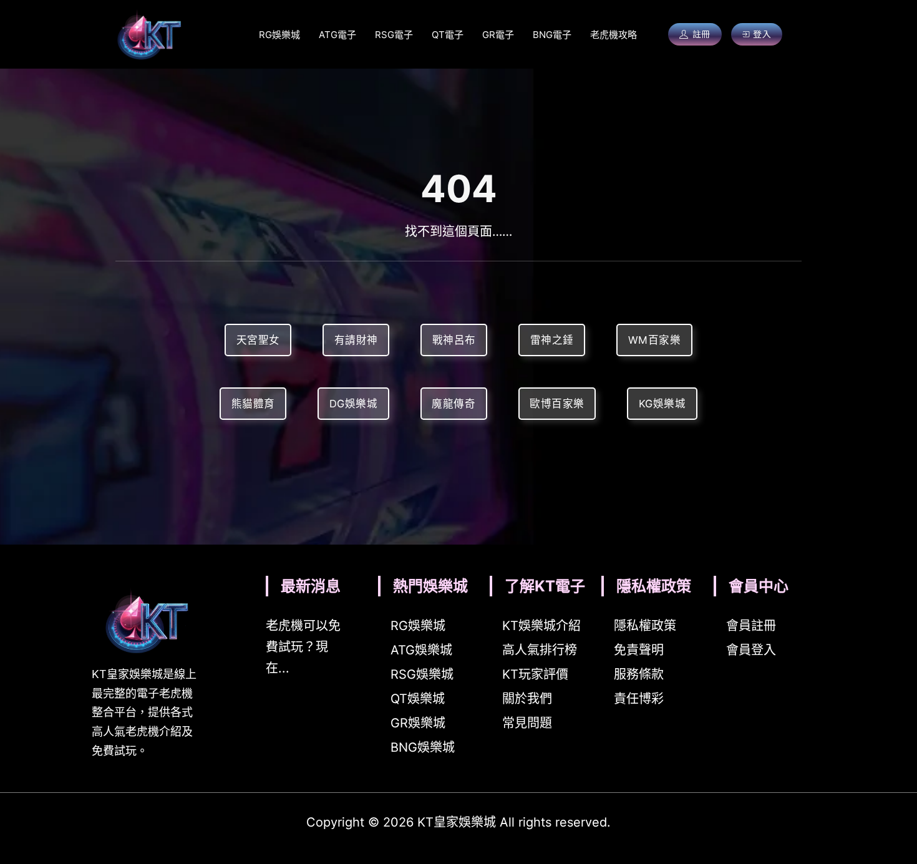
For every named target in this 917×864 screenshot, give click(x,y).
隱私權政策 (645, 625)
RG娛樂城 (279, 35)
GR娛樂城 (418, 723)
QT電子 (447, 35)
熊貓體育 (253, 403)
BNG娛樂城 (423, 747)
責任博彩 (639, 698)
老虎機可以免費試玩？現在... (303, 647)
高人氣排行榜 (539, 650)
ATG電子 (337, 35)
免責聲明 (639, 650)
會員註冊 (751, 625)
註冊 (701, 33)
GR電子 (498, 35)
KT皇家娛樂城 (456, 822)
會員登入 (751, 650)
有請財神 (356, 340)
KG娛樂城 (662, 403)
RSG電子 (394, 35)
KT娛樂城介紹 (541, 625)
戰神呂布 (454, 340)
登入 (762, 33)
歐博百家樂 (557, 403)
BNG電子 (552, 35)
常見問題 (527, 723)
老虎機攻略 (613, 35)
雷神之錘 (552, 340)
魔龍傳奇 (453, 403)
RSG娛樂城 (422, 674)
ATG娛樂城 (421, 650)
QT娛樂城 (418, 698)
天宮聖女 (258, 340)
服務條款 (639, 674)
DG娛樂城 (353, 403)
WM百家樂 (654, 340)
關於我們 (527, 698)
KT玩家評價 (535, 674)
